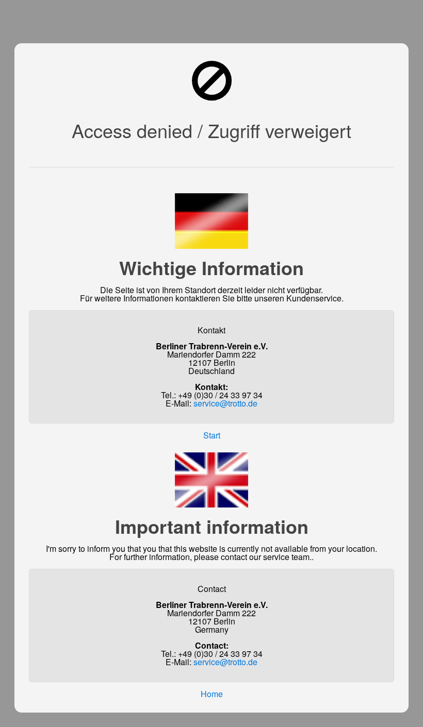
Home (212, 694)
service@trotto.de (225, 403)
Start (211, 435)
